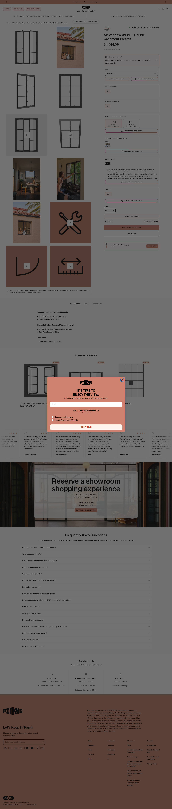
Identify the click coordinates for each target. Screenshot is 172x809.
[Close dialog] (122, 380)
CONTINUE (86, 427)
